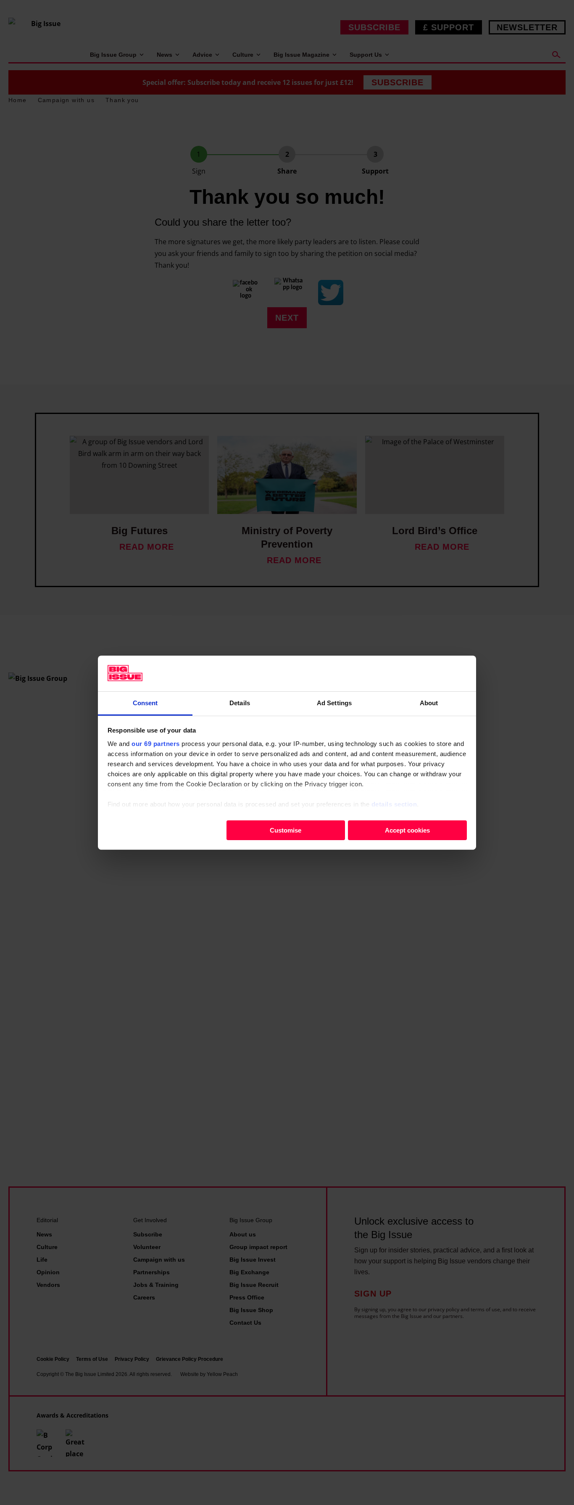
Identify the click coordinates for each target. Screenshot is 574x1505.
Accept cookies (407, 829)
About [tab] (429, 702)
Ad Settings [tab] (334, 702)
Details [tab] (239, 702)
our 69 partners (156, 743)
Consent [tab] (145, 702)
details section (394, 803)
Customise (285, 829)
